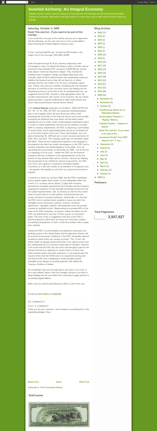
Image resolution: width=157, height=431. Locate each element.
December (105, 99)
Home (59, 382)
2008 (100, 177)
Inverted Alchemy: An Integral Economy (66, 9)
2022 (100, 47)
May (102, 159)
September (105, 144)
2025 (100, 36)
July (102, 151)
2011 (100, 88)
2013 (100, 80)
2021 (100, 51)
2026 (100, 32)
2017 (100, 65)
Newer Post (33, 382)
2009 (100, 95)
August (103, 148)
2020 (100, 54)
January (104, 173)
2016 (100, 69)
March (103, 166)
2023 (100, 43)
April (102, 162)
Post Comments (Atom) (51, 387)
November (105, 102)
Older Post (84, 382)
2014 (100, 77)
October (104, 106)
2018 (100, 62)
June (102, 155)
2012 (100, 84)
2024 (100, 40)
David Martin (44, 294)
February (104, 170)
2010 (100, 91)
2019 (100, 58)
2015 (100, 73)
